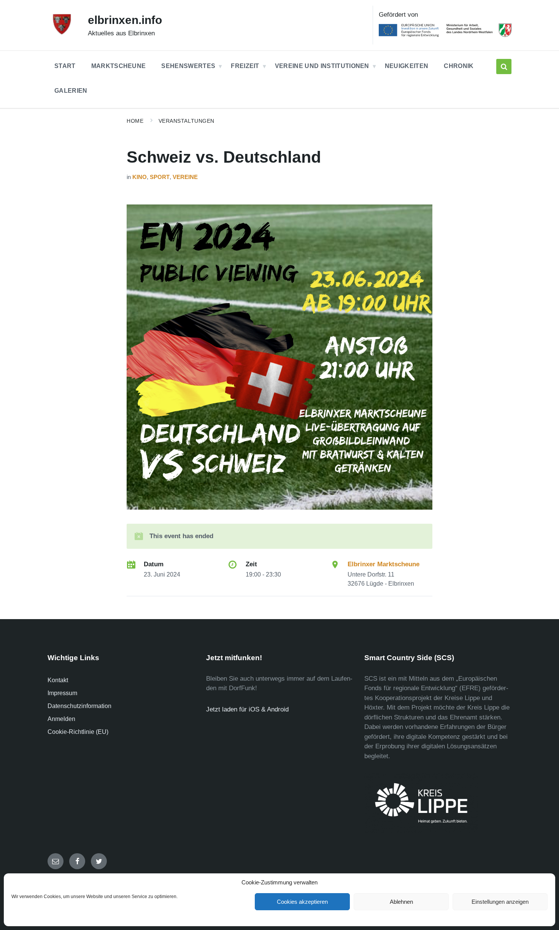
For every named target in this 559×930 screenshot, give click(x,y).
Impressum (62, 693)
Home (135, 121)
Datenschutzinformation (79, 706)
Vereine (185, 177)
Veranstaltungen (186, 121)
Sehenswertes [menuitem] (188, 66)
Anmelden (61, 719)
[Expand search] (503, 66)
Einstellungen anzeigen (500, 901)
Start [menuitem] (65, 66)
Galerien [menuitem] (70, 90)
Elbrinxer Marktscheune (383, 564)
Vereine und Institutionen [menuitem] (322, 66)
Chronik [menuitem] (458, 66)
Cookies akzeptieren (302, 901)
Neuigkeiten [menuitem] (407, 66)
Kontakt (58, 680)
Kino (139, 177)
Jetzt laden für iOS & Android (247, 709)
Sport (160, 177)
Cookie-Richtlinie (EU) (78, 732)
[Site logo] (62, 33)
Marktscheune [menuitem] (118, 66)
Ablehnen (401, 901)
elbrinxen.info (125, 20)
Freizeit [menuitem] (245, 66)
